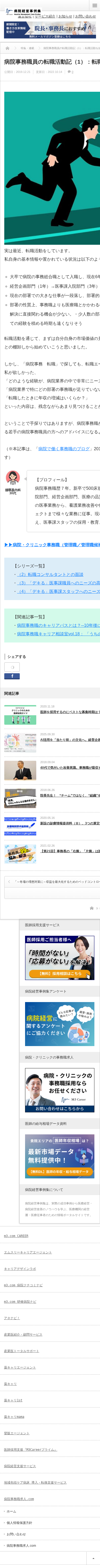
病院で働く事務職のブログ (64, 449)
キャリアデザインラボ (20, 1269)
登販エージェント (17, 1433)
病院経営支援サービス (20, 1466)
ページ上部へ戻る (93, 1558)
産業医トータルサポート (21, 1351)
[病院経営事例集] (23, 14)
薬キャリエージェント (20, 1367)
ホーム (11, 1511)
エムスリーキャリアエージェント (28, 1252)
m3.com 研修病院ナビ (20, 1302)
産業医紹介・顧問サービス (23, 1334)
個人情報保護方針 (19, 1523)
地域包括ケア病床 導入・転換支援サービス (35, 1482)
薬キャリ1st (13, 1400)
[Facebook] (12, 667)
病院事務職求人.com (19, 1499)
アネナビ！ (12, 1318)
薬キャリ (10, 1384)
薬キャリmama (14, 1417)
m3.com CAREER (16, 1236)
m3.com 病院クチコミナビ (23, 1285)
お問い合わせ (16, 1534)
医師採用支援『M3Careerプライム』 (30, 1450)
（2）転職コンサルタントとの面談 (50, 574)
